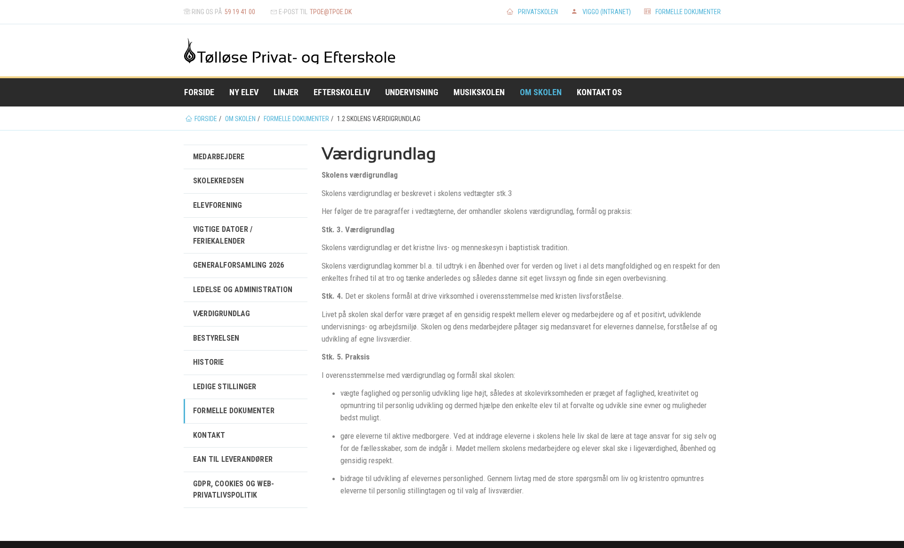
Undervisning (411, 92)
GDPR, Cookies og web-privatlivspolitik (233, 489)
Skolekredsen (218, 180)
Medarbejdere (218, 156)
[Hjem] (212, 50)
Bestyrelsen (216, 338)
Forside (199, 92)
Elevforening (217, 205)
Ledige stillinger (224, 386)
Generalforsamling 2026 (238, 265)
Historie (208, 362)
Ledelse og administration (242, 289)
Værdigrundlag (221, 313)
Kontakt (209, 435)
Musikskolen (479, 92)
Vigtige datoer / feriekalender (222, 235)
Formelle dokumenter (688, 12)
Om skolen (541, 92)
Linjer (286, 92)
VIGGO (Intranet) (606, 12)
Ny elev (243, 92)
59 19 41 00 (240, 12)
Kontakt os (599, 92)
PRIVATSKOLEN (538, 12)
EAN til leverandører (233, 459)
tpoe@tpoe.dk (331, 12)
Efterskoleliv (342, 92)
